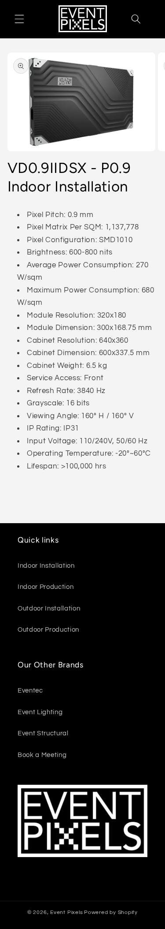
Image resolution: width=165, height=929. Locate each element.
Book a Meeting (42, 754)
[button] (19, 19)
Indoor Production (45, 586)
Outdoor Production (48, 629)
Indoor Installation (46, 565)
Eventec (30, 690)
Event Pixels (66, 912)
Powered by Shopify (111, 912)
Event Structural (43, 733)
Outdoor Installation (49, 608)
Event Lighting (40, 711)
